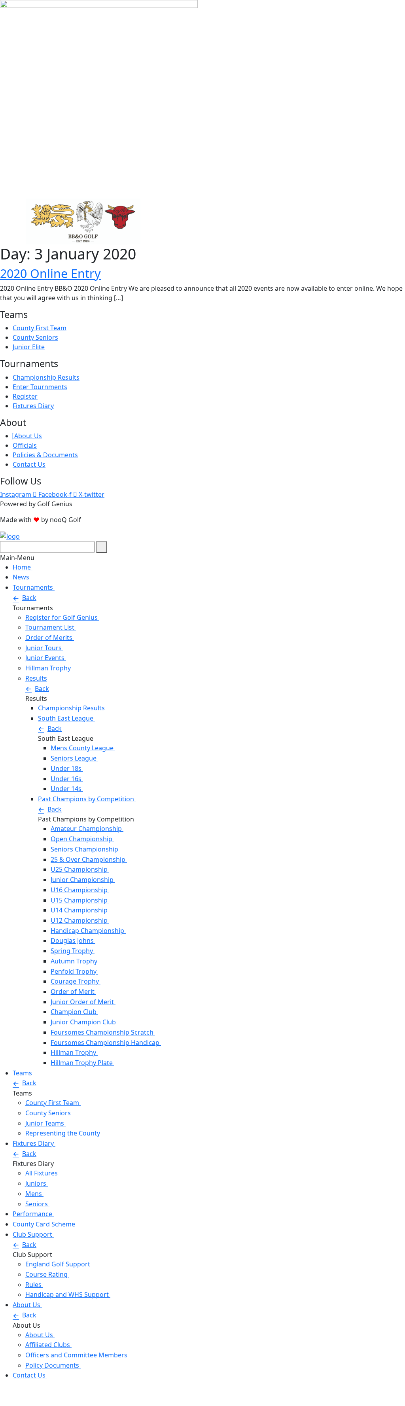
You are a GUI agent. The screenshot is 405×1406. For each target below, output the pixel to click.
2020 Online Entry (50, 273)
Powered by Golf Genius (36, 1401)
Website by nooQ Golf (33, 1391)
